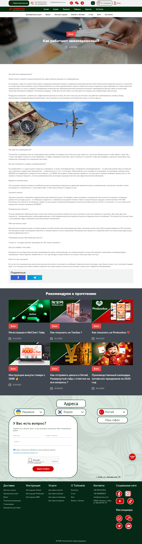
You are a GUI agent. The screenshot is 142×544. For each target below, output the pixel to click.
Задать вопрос (43, 469)
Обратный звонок (20, 3)
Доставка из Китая (56, 490)
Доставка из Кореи (56, 494)
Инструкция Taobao (33, 490)
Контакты (109, 15)
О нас (91, 15)
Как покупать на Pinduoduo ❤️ (111, 332)
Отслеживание (106, 3)
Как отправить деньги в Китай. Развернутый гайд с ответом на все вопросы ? (70, 378)
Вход (118, 3)
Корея (55, 9)
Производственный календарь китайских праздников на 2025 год (111, 378)
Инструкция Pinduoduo (35, 494)
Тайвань (77, 9)
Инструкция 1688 (33, 497)
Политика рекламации (12, 501)
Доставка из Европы (56, 501)
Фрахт (48, 15)
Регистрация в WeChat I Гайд (26, 332)
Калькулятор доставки (12, 508)
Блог (99, 15)
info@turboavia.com (57, 2)
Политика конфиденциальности (25, 453)
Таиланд (66, 9)
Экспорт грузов (60, 15)
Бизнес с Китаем (78, 15)
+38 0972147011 (40, 2)
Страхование (9, 504)
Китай (46, 9)
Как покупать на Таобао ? (66, 332)
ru (93, 3)
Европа (88, 9)
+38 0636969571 (40, 4)
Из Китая (99, 9)
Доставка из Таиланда (57, 497)
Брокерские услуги (34, 15)
